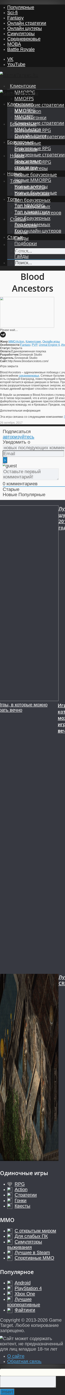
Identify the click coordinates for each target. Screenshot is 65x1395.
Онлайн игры (51, 341)
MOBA (14, 44)
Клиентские (23, 86)
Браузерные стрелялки (27, 164)
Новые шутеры (31, 186)
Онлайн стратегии (26, 23)
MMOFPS (24, 98)
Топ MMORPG (29, 205)
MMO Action (27, 129)
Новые (14, 173)
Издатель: (7, 357)
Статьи (15, 237)
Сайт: (4, 361)
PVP (34, 344)
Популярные (20, 7)
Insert (7, 1391)
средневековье (29, 375)
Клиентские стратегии (39, 105)
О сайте (15, 1356)
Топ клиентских (31, 211)
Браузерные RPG (32, 148)
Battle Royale (21, 49)
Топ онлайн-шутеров (37, 231)
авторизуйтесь (18, 436)
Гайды (21, 256)
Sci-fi (12, 12)
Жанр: (4, 341)
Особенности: (10, 344)
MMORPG (24, 110)
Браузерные (20, 142)
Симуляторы (21, 33)
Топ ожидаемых (32, 224)
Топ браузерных (32, 200)
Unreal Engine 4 (49, 344)
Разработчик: (9, 354)
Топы (13, 199)
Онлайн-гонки (30, 135)
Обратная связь (24, 1361)
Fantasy (15, 17)
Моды (21, 250)
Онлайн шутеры (24, 28)
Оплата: (5, 351)
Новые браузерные (35, 174)
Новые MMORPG (32, 180)
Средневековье (23, 38)
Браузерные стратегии (39, 154)
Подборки (25, 243)
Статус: (5, 348)
